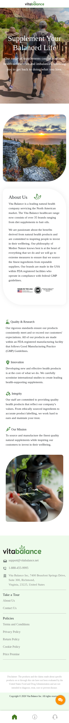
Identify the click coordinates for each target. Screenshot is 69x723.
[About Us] (34, 717)
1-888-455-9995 (18, 567)
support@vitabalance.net (24, 560)
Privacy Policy (12, 631)
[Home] (14, 717)
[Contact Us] (55, 717)
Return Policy (11, 639)
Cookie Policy (11, 646)
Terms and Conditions (16, 624)
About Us (9, 600)
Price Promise (11, 654)
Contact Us (9, 608)
